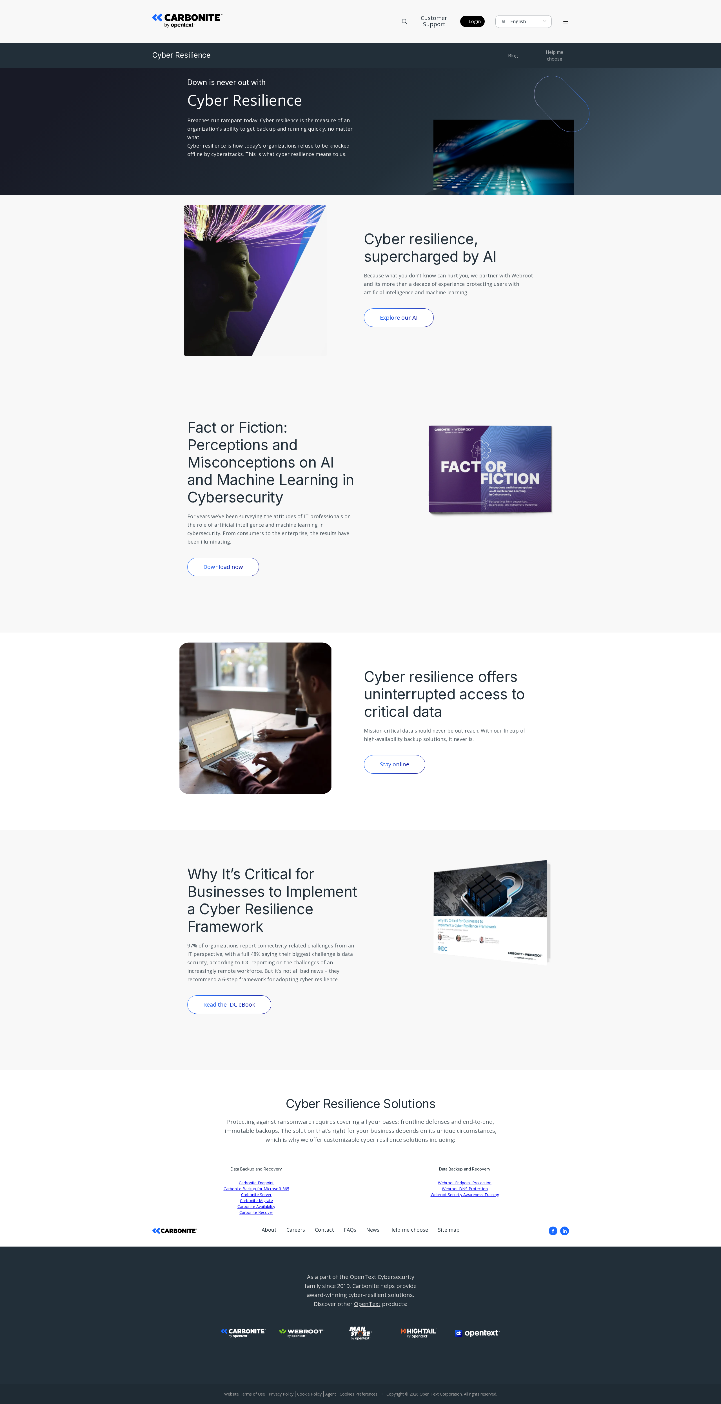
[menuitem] (553, 1231)
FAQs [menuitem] (350, 1230)
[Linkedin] (564, 1231)
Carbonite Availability (256, 1206)
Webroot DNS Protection (465, 1188)
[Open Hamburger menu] (565, 21)
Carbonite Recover (256, 1212)
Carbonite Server (256, 1194)
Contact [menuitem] (324, 1230)
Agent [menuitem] (330, 1394)
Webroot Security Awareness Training (465, 1194)
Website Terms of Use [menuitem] (244, 1394)
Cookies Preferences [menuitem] (358, 1394)
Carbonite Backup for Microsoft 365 (256, 1188)
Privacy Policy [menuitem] (281, 1394)
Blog (513, 55)
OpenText (367, 1304)
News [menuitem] (372, 1230)
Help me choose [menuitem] (408, 1230)
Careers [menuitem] (295, 1230)
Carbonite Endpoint (256, 1182)
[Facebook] (553, 1231)
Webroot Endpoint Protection (464, 1182)
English (518, 21)
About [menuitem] (269, 1230)
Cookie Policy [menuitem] (309, 1394)
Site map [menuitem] (449, 1230)
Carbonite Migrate (256, 1200)
